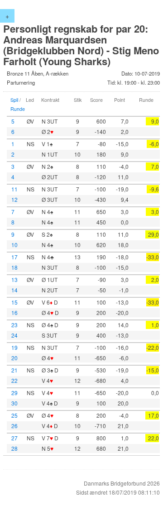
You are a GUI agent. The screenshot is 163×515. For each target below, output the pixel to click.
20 (14, 358)
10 (14, 244)
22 (14, 380)
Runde (17, 108)
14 (14, 290)
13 (14, 279)
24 (14, 335)
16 (14, 312)
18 (14, 267)
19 (14, 347)
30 (14, 403)
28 (14, 448)
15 (14, 302)
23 (14, 325)
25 (14, 415)
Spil (14, 99)
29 (14, 392)
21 (14, 370)
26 (14, 425)
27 (14, 438)
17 (14, 257)
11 (14, 189)
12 (14, 199)
